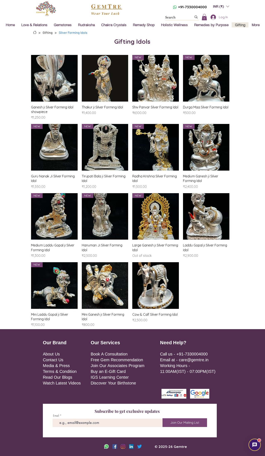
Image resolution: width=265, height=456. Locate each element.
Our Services (105, 342)
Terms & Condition (60, 371)
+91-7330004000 (192, 7)
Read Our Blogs (57, 377)
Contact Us (53, 360)
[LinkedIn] (131, 446)
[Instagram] (123, 446)
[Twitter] (139, 446)
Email (56, 415)
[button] (221, 6)
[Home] (35, 32)
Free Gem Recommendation (117, 360)
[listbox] (221, 6)
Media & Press (56, 365)
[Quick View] (54, 78)
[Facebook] (114, 446)
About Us (51, 354)
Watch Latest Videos (62, 383)
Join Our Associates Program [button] (118, 365)
